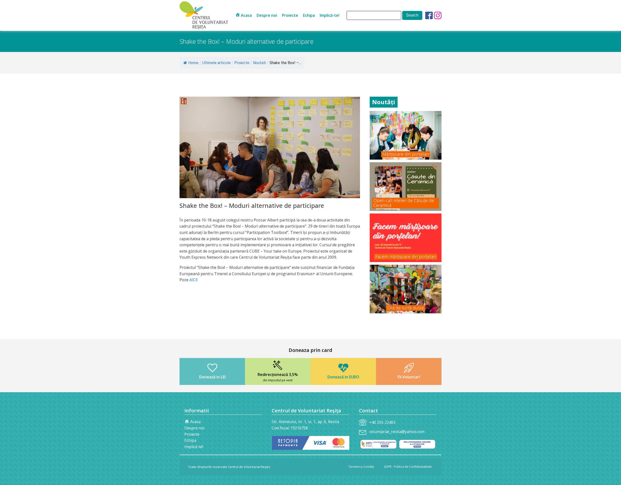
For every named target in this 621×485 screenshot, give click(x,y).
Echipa (309, 15)
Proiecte (290, 15)
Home (193, 62)
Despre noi (267, 15)
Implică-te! (329, 15)
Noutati (259, 62)
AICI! (193, 279)
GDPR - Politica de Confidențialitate (408, 467)
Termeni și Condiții (361, 467)
